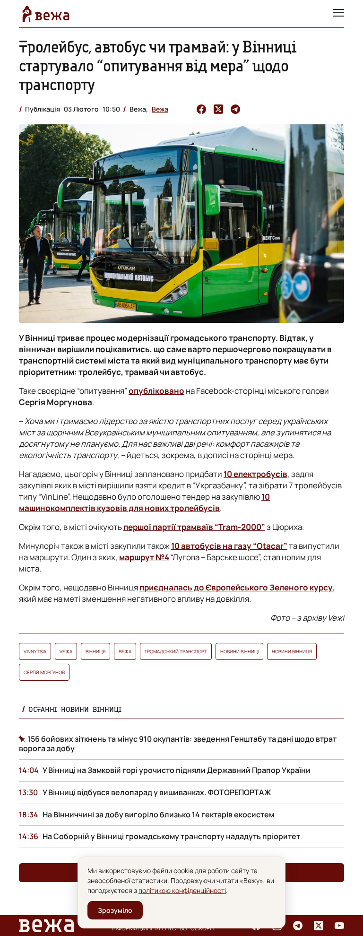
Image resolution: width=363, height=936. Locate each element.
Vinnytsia (35, 651)
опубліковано (156, 390)
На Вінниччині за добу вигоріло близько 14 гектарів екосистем (158, 814)
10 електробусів (255, 473)
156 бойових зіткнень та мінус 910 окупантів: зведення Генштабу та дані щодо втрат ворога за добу (178, 743)
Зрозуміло (115, 910)
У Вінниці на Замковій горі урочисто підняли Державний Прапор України (177, 770)
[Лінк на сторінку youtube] (339, 925)
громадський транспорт (176, 651)
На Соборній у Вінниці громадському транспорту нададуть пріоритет (171, 836)
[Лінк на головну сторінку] (46, 14)
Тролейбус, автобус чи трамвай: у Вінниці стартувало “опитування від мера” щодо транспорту (157, 65)
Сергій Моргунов (44, 672)
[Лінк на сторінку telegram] (297, 925)
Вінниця (95, 651)
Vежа (66, 651)
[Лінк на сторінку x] (318, 925)
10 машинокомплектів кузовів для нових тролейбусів (144, 502)
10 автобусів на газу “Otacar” (229, 545)
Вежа (160, 108)
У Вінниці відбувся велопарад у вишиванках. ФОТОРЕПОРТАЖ (157, 792)
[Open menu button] (338, 13)
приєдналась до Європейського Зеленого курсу (236, 587)
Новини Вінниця (292, 651)
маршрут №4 (144, 557)
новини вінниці (239, 651)
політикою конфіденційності (182, 890)
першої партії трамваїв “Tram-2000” (194, 526)
